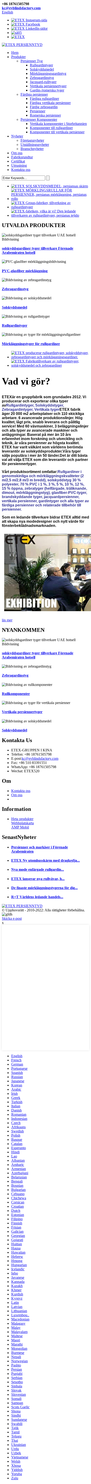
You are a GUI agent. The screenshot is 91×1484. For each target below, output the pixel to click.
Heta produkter (22, 819)
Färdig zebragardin (44, 107)
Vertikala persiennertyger (48, 86)
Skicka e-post (12, 918)
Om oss (16, 153)
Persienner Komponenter (39, 119)
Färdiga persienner (34, 94)
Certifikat (18, 161)
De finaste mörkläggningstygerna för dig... (44, 888)
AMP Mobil (20, 827)
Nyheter (17, 136)
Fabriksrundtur (22, 157)
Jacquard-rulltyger (43, 82)
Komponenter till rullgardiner (51, 128)
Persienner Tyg (32, 61)
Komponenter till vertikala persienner (57, 132)
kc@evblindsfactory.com (21, 8)
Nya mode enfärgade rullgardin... (37, 869)
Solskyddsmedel (42, 69)
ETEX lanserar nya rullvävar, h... (38, 879)
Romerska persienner (45, 115)
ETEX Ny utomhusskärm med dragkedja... (45, 860)
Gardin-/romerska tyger (47, 90)
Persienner (37, 111)
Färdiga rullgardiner (44, 99)
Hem (14, 53)
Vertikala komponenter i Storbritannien (58, 124)
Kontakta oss (20, 170)
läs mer (7, 620)
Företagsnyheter (32, 140)
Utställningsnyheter (35, 145)
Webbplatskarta (22, 823)
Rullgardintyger (41, 65)
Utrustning (19, 165)
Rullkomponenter (16, 694)
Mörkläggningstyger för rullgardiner (31, 344)
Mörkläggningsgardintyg (48, 73)
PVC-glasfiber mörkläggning (25, 271)
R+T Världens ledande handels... (37, 897)
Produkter (18, 57)
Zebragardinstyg (42, 78)
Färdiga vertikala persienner (50, 103)
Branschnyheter (32, 149)
